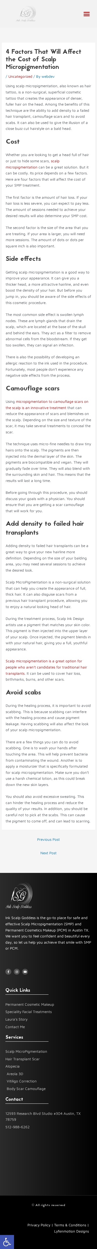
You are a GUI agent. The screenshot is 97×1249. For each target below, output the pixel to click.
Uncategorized (20, 76)
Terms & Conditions (70, 1225)
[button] (7, 1242)
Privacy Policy (38, 1225)
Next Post (48, 853)
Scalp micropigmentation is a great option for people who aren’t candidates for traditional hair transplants (46, 667)
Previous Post (48, 839)
